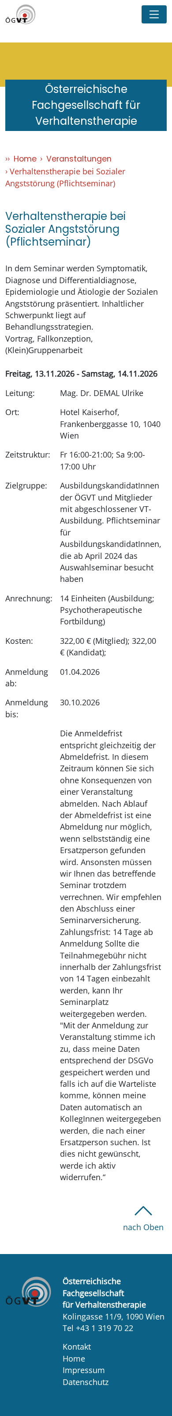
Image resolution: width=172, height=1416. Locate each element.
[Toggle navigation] (154, 14)
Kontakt (77, 1346)
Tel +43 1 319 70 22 (98, 1328)
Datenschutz (85, 1382)
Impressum (84, 1370)
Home (25, 159)
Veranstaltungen (79, 159)
